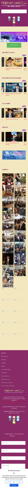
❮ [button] (23, 55)
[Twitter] (18, 20)
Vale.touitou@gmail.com (7, 402)
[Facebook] (9, 17)
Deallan (16, 436)
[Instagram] (9, 20)
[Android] (14, 22)
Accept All (14, 485)
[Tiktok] (14, 20)
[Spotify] (18, 17)
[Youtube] (14, 17)
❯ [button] (24, 55)
